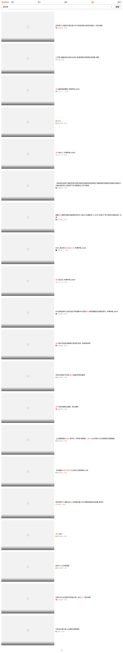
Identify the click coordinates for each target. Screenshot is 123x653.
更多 (119, 2)
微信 (65, 2)
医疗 (39, 2)
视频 (92, 2)
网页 (12, 2)
